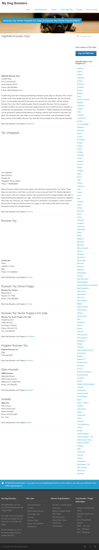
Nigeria (79, 304)
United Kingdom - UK (85, 437)
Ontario (79, 325)
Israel (79, 195)
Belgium (80, 93)
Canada (80, 109)
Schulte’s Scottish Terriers (62, 505)
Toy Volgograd (10, 132)
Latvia (30, 277)
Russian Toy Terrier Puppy (17, 286)
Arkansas (80, 84)
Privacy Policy (33, 520)
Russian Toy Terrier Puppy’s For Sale (24, 313)
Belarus (80, 90)
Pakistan (80, 331)
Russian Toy (9, 220)
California (31, 336)
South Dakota (82, 396)
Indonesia (80, 186)
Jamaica (80, 202)
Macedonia (81, 229)
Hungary (80, 171)
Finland (79, 143)
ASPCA (80, 523)
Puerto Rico (81, 353)
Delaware (80, 127)
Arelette (6, 399)
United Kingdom (83, 434)
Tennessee (81, 415)
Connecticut (81, 118)
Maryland (80, 245)
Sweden (80, 406)
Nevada (80, 276)
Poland (79, 344)
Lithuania (80, 220)
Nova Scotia (81, 316)
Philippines (81, 341)
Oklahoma (81, 322)
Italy (78, 198)
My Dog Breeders (14, 3)
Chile (79, 112)
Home (28, 10)
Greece (79, 164)
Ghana (79, 158)
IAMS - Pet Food (83, 526)
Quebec (80, 356)
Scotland (80, 378)
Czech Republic (83, 124)
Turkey (79, 427)
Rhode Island (82, 362)
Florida (30, 390)
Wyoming (80, 474)
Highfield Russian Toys (15, 36)
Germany (80, 155)
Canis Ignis (56, 508)
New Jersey (81, 291)
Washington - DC (83, 464)
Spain (79, 400)
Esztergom (81, 140)
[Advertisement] (37, 56)
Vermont (80, 455)
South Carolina (82, 393)
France (79, 149)
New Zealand (82, 301)
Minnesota (81, 257)
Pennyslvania (82, 338)
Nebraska (80, 270)
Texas (30, 304)
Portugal (80, 347)
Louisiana (80, 226)
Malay (79, 236)
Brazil (79, 96)
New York (80, 297)
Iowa (79, 189)
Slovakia (80, 387)
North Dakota (82, 310)
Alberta (79, 75)
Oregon (79, 328)
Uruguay (80, 446)
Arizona (80, 81)
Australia (80, 87)
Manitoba (80, 242)
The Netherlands (83, 424)
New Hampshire (83, 288)
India (79, 180)
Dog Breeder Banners (36, 511)
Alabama (31, 124)
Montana (80, 266)
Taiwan (79, 412)
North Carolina (82, 307)
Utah (79, 449)
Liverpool (80, 223)
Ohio (29, 423)
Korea (79, 214)
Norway (80, 313)
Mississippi (81, 260)
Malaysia (80, 239)
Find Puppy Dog (67, 10)
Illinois (79, 177)
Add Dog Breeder (40, 10)
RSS (95, 546)
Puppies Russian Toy (14, 345)
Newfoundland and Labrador (87, 285)
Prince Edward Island (85, 350)
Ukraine (80, 431)
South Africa (81, 390)
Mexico (79, 251)
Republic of (81, 359)
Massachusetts (83, 248)
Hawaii (79, 167)
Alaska (79, 72)
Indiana (79, 183)
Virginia (80, 458)
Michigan (80, 254)
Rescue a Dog (91, 10)
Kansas (80, 208)
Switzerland (81, 409)
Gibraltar (80, 161)
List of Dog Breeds (84, 520)
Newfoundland (82, 282)
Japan (79, 205)
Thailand (80, 421)
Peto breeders (57, 526)
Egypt (79, 133)
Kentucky (80, 211)
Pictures (79, 10)
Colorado (80, 115)
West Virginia (82, 467)
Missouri (80, 263)
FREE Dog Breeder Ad (13, 486)
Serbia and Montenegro (85, 384)
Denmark (80, 130)
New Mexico (81, 294)
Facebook (90, 546)
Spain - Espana (83, 403)
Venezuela (81, 452)
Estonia (80, 137)
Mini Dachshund (58, 517)
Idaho (79, 174)
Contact (54, 10)
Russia (30, 212)
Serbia (79, 381)
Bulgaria (80, 103)
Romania (80, 366)
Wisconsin (81, 471)
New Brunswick (83, 279)
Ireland (79, 192)
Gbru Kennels (9, 369)
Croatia (79, 121)
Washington (81, 461)
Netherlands (81, 273)
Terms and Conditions (36, 523)
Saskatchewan (82, 375)
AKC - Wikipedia (83, 532)
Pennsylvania (82, 335)
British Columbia (83, 99)
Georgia (80, 152)
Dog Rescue (32, 527)
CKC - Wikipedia (83, 529)
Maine (79, 232)
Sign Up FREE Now (86, 53)
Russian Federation (84, 372)
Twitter (84, 546)
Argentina (80, 78)
